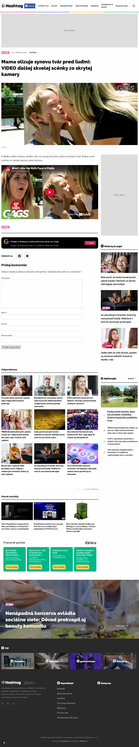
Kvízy (54, 6)
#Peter (32, 53)
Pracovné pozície (14, 542)
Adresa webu (6, 335)
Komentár (6, 278)
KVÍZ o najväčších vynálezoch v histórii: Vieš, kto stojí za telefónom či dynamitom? (123, 441)
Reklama (61, 708)
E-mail (4, 324)
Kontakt (61, 688)
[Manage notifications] (4, 743)
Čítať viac (120, 626)
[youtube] (8, 703)
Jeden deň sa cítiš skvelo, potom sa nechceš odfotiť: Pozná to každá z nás (119, 356)
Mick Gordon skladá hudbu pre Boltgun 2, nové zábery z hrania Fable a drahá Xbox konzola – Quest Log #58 (80, 527)
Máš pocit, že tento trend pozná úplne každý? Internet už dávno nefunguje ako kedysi (118, 280)
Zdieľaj (31, 6)
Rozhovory (66, 6)
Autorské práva (64, 693)
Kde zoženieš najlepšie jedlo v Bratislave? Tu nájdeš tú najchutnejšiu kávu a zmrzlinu (120, 452)
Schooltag (122, 6)
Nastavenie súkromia (67, 717)
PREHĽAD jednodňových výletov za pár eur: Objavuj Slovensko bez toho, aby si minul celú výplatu (123, 430)
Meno (4, 312)
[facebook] (2, 703)
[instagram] (13, 703)
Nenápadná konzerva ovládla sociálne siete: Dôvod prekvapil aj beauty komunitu (45, 619)
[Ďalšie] (135, 661)
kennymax (65, 741)
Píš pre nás (62, 712)
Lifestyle (43, 6)
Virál (6, 53)
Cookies (61, 698)
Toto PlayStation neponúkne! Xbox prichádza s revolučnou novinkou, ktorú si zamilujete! (15, 526)
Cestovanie (81, 6)
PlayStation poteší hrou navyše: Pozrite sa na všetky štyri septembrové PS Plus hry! (48, 526)
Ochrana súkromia (66, 703)
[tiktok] (19, 703)
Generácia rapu (107, 6)
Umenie (95, 6)
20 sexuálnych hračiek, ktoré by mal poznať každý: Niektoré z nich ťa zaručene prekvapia (118, 318)
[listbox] (128, 378)
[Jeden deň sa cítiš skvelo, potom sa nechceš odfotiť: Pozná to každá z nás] (119, 338)
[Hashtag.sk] (12, 6)
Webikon (83, 741)
